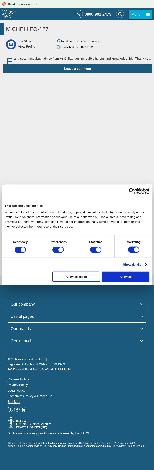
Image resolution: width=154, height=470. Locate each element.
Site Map (14, 401)
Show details (132, 264)
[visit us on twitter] (17, 409)
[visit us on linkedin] (23, 409)
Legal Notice (17, 390)
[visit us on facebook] (10, 409)
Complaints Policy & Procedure (30, 396)
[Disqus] (77, 123)
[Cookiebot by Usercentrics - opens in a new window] (131, 191)
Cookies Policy (18, 379)
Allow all (126, 276)
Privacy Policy (18, 385)
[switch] (58, 250)
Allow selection (76, 276)
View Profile (26, 46)
